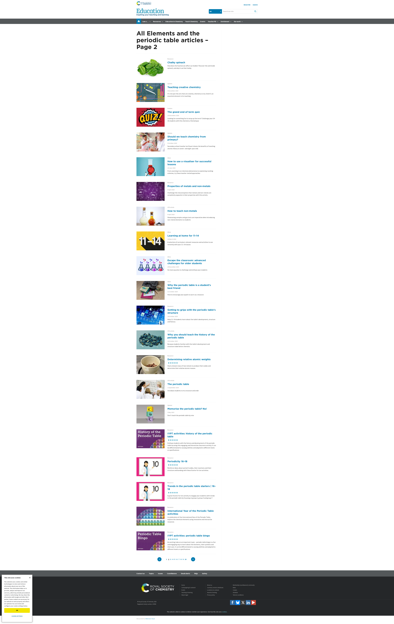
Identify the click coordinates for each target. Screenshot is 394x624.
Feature (169, 108)
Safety (204, 573)
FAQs (196, 573)
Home (183, 585)
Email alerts (185, 573)
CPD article (170, 207)
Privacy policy (211, 595)
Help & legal (184, 595)
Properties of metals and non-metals (188, 186)
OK (17, 610)
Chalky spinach (176, 62)
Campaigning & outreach (188, 587)
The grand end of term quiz (183, 111)
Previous (159, 559)
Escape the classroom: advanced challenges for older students (186, 262)
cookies (224, 612)
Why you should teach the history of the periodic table (191, 336)
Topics (151, 573)
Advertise (235, 592)
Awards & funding (212, 592)
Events (183, 590)
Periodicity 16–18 (177, 461)
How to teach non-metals (182, 210)
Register (247, 5)
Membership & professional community (244, 585)
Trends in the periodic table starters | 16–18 (191, 488)
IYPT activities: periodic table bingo (188, 535)
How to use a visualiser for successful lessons (189, 163)
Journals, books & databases (215, 587)
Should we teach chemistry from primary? (186, 138)
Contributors (172, 573)
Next (193, 559)
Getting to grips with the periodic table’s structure (191, 311)
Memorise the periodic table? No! (187, 408)
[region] (17, 598)
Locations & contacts (213, 590)
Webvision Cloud (150, 618)
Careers (235, 590)
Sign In (255, 5)
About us (209, 585)
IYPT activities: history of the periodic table (189, 435)
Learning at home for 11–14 (183, 235)
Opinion (169, 83)
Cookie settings (17, 616)
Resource (170, 59)
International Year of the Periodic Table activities (190, 512)
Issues (160, 573)
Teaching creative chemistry (184, 87)
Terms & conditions (238, 595)
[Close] (30, 577)
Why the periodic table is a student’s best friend (189, 287)
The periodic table (178, 384)
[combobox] (240, 11)
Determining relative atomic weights (189, 359)
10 (185, 559)
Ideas (169, 158)
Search (255, 11)
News (234, 587)
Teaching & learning (186, 592)
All (211, 11)
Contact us (140, 573)
